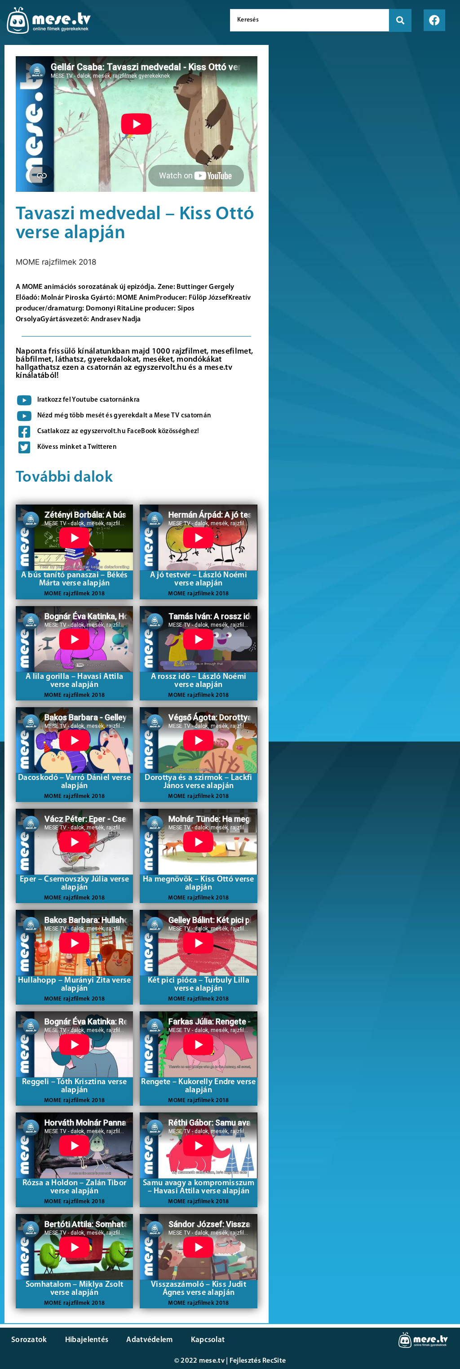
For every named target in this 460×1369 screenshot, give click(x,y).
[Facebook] (434, 20)
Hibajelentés (87, 1340)
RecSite (274, 1361)
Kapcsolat (208, 1340)
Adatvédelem (149, 1340)
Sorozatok (29, 1340)
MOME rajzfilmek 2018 (56, 261)
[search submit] (400, 20)
